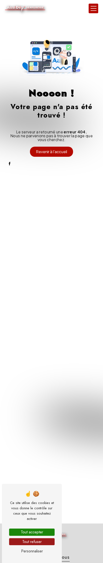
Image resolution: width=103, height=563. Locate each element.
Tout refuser (32, 541)
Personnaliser (32, 551)
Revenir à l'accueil (51, 151)
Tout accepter (32, 532)
